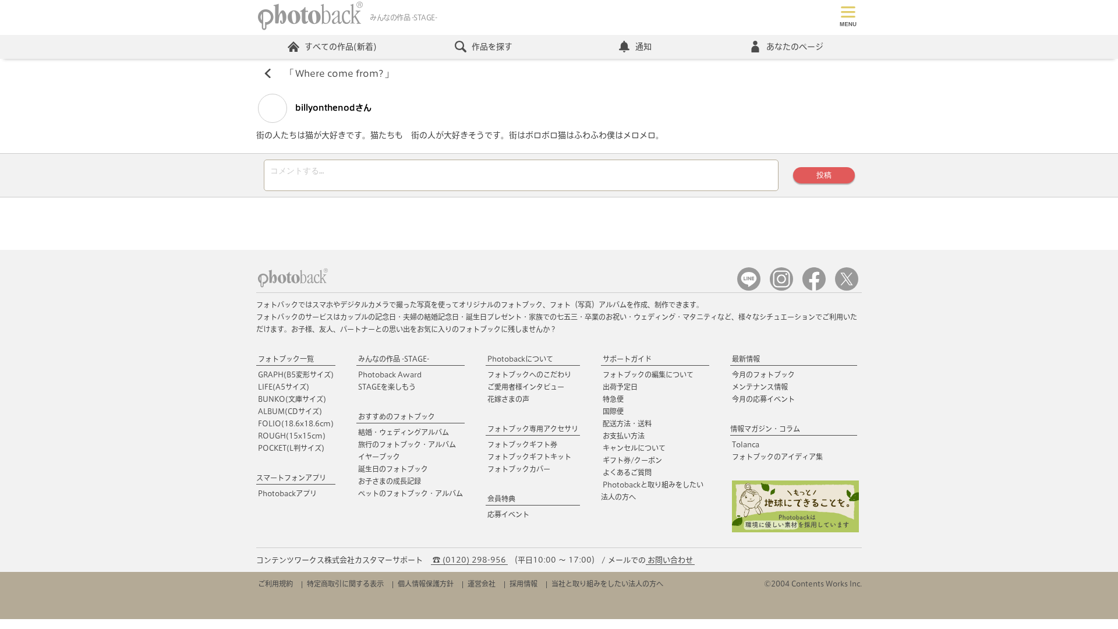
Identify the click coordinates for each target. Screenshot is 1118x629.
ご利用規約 (275, 583)
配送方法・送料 (627, 423)
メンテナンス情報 (760, 386)
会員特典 (501, 498)
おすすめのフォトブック (396, 416)
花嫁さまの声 (508, 398)
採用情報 (523, 583)
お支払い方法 (624, 435)
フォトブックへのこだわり (529, 374)
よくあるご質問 (627, 472)
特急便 (613, 398)
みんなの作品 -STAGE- (393, 358)
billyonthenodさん (332, 108)
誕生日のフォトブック (393, 468)
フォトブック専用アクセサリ (532, 428)
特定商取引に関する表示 (345, 583)
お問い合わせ (670, 560)
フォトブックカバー (518, 468)
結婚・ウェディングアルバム (403, 432)
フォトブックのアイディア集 (777, 456)
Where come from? (339, 73)
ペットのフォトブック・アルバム (410, 493)
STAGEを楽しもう (387, 386)
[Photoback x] (846, 288)
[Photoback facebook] (814, 288)
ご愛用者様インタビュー (525, 386)
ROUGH (292, 435)
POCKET (291, 447)
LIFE (283, 386)
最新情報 (746, 358)
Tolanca (745, 444)
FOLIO (296, 423)
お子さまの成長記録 (389, 481)
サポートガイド (627, 358)
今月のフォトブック (763, 374)
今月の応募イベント (763, 398)
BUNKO (292, 398)
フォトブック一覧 (286, 358)
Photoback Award (390, 374)
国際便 (613, 411)
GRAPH (296, 374)
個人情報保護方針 (426, 583)
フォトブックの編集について (648, 374)
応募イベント (508, 514)
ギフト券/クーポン (632, 460)
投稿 (824, 175)
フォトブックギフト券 (522, 444)
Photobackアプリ (287, 493)
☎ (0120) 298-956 (469, 560)
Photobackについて (520, 358)
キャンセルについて (634, 447)
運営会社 (482, 583)
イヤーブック (379, 456)
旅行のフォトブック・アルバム (407, 444)
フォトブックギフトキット (529, 456)
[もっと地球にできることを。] (795, 529)
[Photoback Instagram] (781, 288)
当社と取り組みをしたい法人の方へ (607, 583)
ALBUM (290, 411)
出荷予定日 (620, 386)
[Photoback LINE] (748, 288)
